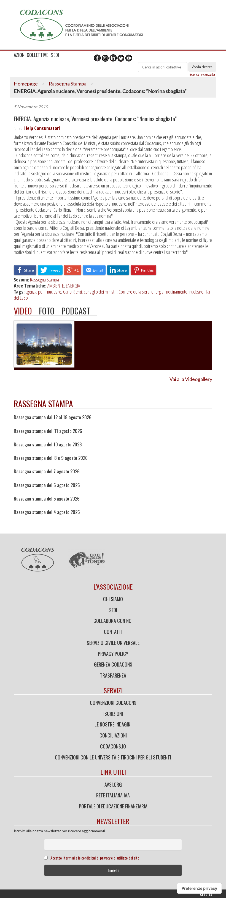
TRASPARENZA (113, 675)
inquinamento (176, 291)
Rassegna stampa (43, 403)
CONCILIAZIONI (113, 735)
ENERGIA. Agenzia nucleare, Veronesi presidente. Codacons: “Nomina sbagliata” (95, 118)
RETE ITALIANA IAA (113, 795)
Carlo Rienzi (72, 291)
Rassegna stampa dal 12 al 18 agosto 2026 (53, 417)
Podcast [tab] (75, 311)
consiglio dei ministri (100, 291)
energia (157, 291)
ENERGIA (73, 285)
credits (206, 894)
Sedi (113, 610)
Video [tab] (23, 311)
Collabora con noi (113, 620)
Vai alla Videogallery (191, 379)
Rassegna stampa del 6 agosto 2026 (47, 485)
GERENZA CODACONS (113, 664)
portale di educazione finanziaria (113, 806)
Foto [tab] (47, 311)
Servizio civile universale (113, 642)
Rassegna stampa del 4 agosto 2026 (47, 512)
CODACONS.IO (113, 746)
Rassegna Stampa (68, 84)
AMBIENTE (55, 285)
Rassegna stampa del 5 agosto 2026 (47, 498)
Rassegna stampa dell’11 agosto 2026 (48, 431)
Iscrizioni (113, 713)
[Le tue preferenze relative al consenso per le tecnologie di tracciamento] (199, 888)
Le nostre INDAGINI (113, 724)
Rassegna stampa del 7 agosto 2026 (47, 471)
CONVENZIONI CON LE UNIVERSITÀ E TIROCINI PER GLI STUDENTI (113, 757)
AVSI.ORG (113, 784)
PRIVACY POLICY (113, 653)
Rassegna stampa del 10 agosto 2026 (48, 444)
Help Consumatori (42, 128)
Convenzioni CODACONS (113, 702)
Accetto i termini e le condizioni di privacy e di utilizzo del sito (94, 858)
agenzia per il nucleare (43, 291)
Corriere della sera (134, 291)
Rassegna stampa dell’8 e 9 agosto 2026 (51, 458)
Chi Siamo (113, 599)
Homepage (26, 84)
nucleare (196, 291)
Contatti (113, 631)
